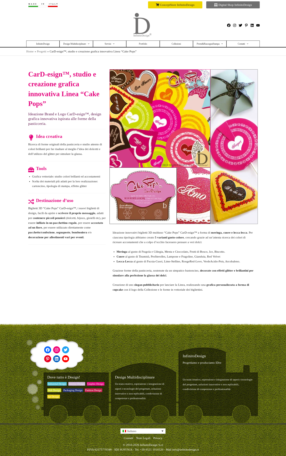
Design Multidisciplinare (74, 43)
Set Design (53, 396)
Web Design (54, 390)
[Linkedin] (252, 25)
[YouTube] (258, 25)
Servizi (108, 43)
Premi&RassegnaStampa (208, 43)
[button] (175, 4)
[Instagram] (234, 25)
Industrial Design (57, 383)
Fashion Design (93, 390)
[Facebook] (229, 25)
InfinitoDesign (43, 43)
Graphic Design (95, 383)
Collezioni (176, 43)
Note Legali (143, 438)
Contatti (241, 43)
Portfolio (143, 43)
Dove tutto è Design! (63, 377)
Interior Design (77, 383)
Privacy (157, 438)
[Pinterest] (246, 25)
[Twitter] (240, 25)
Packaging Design (72, 390)
